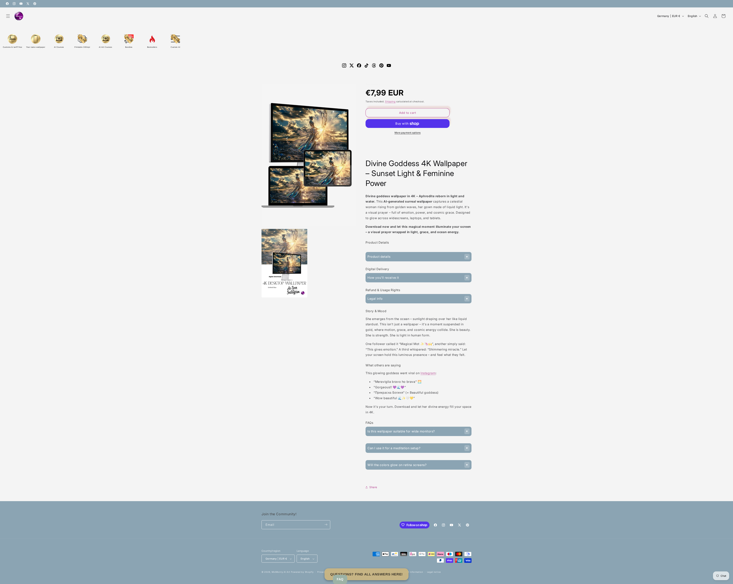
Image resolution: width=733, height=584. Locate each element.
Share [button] (373, 487)
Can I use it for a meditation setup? (394, 448)
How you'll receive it (383, 277)
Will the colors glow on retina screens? (396, 465)
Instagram (428, 373)
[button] (8, 16)
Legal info (375, 298)
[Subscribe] (326, 524)
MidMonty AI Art (281, 572)
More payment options (408, 132)
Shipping (390, 101)
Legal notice (434, 572)
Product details (379, 256)
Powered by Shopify (302, 572)
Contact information (411, 572)
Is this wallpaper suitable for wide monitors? (401, 431)
